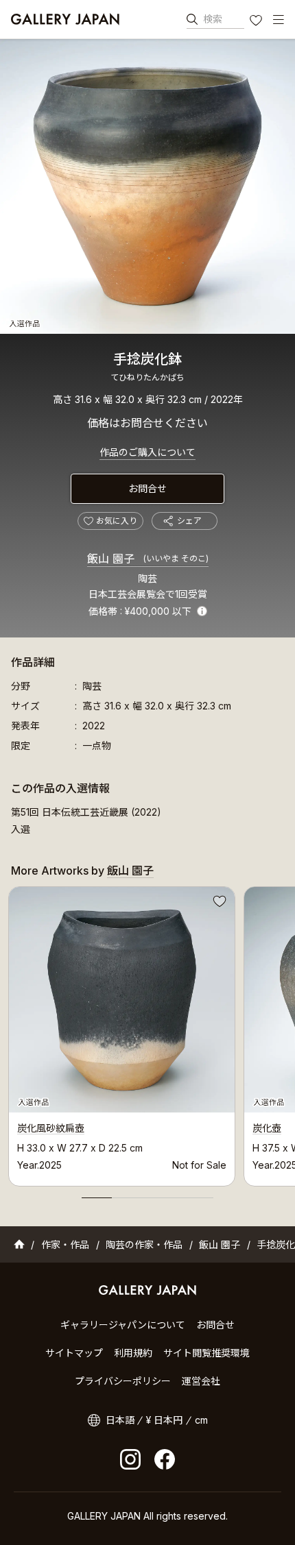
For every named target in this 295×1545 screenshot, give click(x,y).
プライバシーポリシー (123, 1381)
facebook (164, 1459)
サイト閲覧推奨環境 (206, 1353)
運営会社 (201, 1381)
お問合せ (147, 488)
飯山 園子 (148, 558)
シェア (189, 520)
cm (201, 1420)
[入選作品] (147, 186)
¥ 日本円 (164, 1420)
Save (218, 903)
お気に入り (257, 21)
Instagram (130, 1459)
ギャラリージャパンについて (122, 1324)
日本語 (120, 1420)
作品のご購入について (147, 452)
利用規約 (133, 1353)
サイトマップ (74, 1353)
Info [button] (202, 611)
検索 (212, 19)
